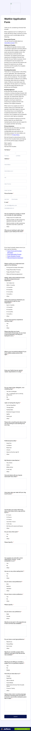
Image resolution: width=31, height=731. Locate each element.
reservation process (9, 42)
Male (7, 614)
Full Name (7, 150)
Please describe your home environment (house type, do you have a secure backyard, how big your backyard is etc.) (15, 333)
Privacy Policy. (16, 134)
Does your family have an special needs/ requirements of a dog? (13, 371)
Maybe (8, 670)
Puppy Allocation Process (13, 256)
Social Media (9, 682)
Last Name (18, 155)
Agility (8, 414)
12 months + (9, 294)
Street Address (7, 164)
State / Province (7, 183)
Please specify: (9, 604)
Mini (7, 584)
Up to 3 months (10, 305)
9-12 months (9, 291)
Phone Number (9, 193)
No (7, 325)
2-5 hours (9, 519)
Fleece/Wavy (9, 644)
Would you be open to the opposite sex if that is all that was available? (15, 622)
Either (8, 618)
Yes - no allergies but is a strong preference (14, 394)
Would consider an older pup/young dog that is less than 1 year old (15, 220)
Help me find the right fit (12, 452)
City (5, 177)
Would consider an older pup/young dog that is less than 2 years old (15, 223)
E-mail (6, 202)
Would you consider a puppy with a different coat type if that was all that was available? (14, 653)
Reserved (8, 447)
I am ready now (10, 283)
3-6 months (9, 287)
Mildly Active (9, 467)
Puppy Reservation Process (14, 254)
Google (8, 676)
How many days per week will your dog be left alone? (15, 493)
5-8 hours (9, 517)
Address (7, 158)
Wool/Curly (9, 641)
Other (7, 226)
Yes (7, 323)
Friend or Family (10, 688)
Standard (8, 588)
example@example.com (9, 208)
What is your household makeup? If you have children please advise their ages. (15, 353)
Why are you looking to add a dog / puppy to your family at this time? (14, 230)
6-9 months (9, 289)
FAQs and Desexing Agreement (15, 257)
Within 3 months (10, 285)
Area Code (6, 199)
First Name (6, 155)
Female (8, 616)
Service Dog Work (11, 405)
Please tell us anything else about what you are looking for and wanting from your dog (15, 423)
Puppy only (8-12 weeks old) (13, 217)
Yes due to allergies (11, 391)
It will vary (9, 524)
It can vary (9, 469)
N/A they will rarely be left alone (14, 526)
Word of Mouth (10, 680)
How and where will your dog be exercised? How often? (13, 475)
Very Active (9, 462)
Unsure (8, 450)
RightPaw (8, 678)
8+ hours (8, 515)
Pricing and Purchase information (15, 267)
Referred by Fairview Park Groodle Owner (15, 685)
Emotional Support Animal (13, 412)
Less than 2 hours (11, 521)
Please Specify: (9, 542)
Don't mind (9, 646)
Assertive (8, 443)
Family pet (9, 416)
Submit (15, 716)
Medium (8, 586)
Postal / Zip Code (7, 190)
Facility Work (9, 409)
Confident (9, 445)
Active (8, 465)
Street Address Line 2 (8, 171)
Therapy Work (10, 407)
